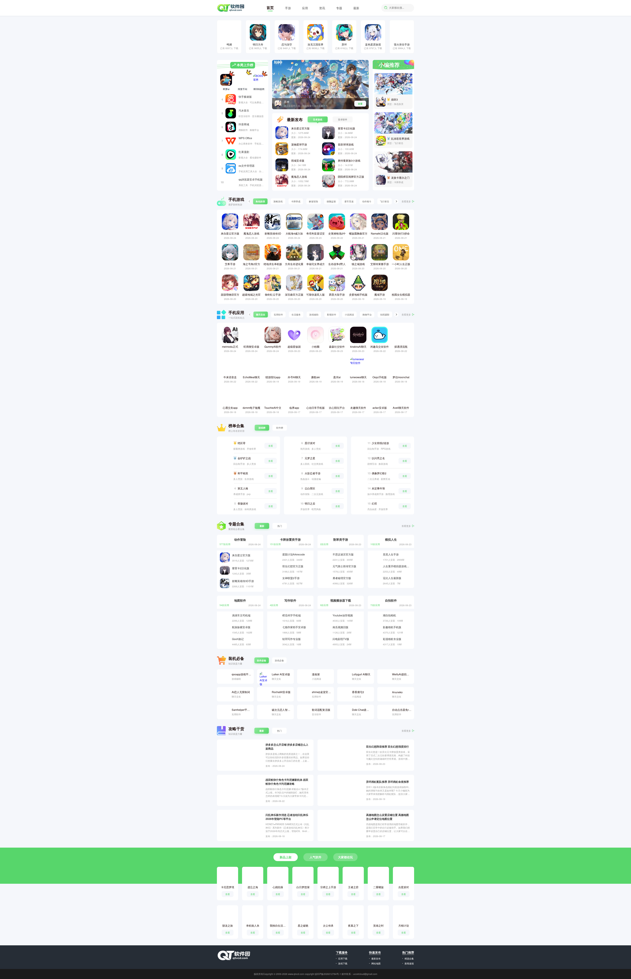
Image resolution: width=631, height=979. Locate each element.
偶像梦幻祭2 (379, 473)
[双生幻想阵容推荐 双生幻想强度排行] (342, 755)
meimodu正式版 (230, 347)
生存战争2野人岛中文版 (337, 264)
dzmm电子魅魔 (251, 408)
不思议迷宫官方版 (343, 554)
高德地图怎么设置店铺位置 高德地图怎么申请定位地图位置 (387, 817)
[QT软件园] (230, 8)
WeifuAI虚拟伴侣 (401, 674)
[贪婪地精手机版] (358, 283)
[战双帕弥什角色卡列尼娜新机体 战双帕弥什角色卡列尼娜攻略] (241, 790)
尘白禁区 (310, 488)
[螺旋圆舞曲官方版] (358, 222)
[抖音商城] (230, 127)
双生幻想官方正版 (292, 566)
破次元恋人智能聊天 (281, 710)
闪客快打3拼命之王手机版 (401, 234)
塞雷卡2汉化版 (346, 128)
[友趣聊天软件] (358, 396)
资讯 (322, 8)
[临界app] (294, 396)
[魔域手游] (379, 283)
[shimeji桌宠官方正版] (304, 694)
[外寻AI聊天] (294, 365)
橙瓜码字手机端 (291, 615)
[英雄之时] (378, 915)
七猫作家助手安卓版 (294, 627)
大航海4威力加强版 (294, 234)
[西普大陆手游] (337, 283)
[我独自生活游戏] (277, 915)
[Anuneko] (384, 694)
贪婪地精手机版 (358, 294)
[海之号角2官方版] (251, 252)
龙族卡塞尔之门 (400, 178)
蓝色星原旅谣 (373, 44)
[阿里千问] (242, 79)
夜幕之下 (353, 925)
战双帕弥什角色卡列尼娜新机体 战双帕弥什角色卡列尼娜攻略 (287, 782)
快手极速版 (245, 97)
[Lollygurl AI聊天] (344, 676)
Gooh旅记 (238, 639)
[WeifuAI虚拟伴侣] (384, 676)
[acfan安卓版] (379, 396)
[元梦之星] (292, 461)
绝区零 (241, 443)
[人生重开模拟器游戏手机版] (376, 569)
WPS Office (245, 138)
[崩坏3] (393, 83)
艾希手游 (230, 264)
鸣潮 (229, 44)
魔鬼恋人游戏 (299, 177)
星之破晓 (303, 925)
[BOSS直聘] (259, 80)
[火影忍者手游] (292, 476)
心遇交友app (230, 408)
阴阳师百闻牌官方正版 (351, 177)
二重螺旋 (378, 887)
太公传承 (328, 925)
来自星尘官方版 (300, 128)
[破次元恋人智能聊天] (264, 712)
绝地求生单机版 (273, 264)
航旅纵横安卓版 (241, 627)
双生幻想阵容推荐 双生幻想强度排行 (387, 746)
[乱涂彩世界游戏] (393, 123)
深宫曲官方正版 (294, 294)
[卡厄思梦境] (227, 876)
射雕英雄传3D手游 (273, 234)
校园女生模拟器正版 (401, 295)
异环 (344, 44)
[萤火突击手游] (402, 32)
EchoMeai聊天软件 (251, 377)
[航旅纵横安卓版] (225, 630)
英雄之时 (378, 925)
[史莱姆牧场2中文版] (337, 222)
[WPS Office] (230, 140)
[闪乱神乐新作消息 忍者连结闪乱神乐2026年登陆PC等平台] (241, 825)
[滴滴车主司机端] (225, 618)
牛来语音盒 (230, 377)
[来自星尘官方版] (281, 132)
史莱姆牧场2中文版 (337, 234)
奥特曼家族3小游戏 (349, 160)
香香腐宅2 (358, 692)
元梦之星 (310, 458)
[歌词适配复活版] (304, 712)
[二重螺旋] (378, 876)
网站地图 (376, 963)
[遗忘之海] (252, 876)
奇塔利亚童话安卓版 (315, 234)
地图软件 (240, 600)
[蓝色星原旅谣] (373, 32)
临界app (294, 408)
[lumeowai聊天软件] (358, 365)
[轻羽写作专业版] (275, 641)
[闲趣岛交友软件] (379, 335)
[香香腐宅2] (344, 694)
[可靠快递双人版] (315, 283)
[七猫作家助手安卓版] (275, 630)
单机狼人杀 (252, 925)
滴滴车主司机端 (241, 615)
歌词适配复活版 (321, 710)
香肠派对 (243, 503)
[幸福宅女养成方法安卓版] (315, 252)
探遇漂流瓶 (401, 347)
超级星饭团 (294, 347)
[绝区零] (225, 445)
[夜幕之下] (353, 915)
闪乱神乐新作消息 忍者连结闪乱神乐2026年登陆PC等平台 (287, 817)
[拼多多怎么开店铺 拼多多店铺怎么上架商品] (241, 755)
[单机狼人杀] (252, 915)
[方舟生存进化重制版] (294, 252)
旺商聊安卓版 (251, 347)
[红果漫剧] (230, 154)
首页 (270, 7)
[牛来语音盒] (230, 365)
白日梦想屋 (303, 887)
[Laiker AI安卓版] (264, 676)
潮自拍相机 (389, 615)
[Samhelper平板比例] (224, 712)
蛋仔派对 (310, 443)
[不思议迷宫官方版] (325, 557)
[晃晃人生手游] (376, 557)
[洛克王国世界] (315, 32)
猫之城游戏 (358, 264)
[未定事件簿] (359, 491)
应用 (305, 8)
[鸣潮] (229, 32)
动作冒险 (240, 539)
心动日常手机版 (315, 408)
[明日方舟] (258, 32)
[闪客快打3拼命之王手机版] (401, 222)
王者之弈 (353, 887)
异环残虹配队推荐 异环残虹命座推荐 (387, 782)
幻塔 (374, 503)
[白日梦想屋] (303, 876)
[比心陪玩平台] (337, 396)
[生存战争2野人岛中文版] (337, 252)
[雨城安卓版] (281, 164)
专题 (339, 8)
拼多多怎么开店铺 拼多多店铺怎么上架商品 (287, 746)
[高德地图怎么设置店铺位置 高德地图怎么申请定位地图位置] (342, 825)
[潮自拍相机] (376, 618)
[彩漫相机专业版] (376, 641)
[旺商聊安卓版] (251, 335)
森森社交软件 (337, 347)
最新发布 (376, 958)
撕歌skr (315, 377)
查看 (360, 103)
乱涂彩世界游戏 (400, 138)
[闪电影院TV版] (325, 641)
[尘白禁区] (292, 491)
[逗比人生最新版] (376, 581)
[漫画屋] (304, 676)
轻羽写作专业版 (291, 639)
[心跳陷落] (277, 876)
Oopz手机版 (380, 377)
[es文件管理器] (230, 168)
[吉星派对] (403, 876)
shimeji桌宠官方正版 (321, 692)
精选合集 (409, 958)
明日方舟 (258, 44)
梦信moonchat (401, 377)
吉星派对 (403, 887)
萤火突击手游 (402, 44)
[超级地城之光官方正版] (251, 283)
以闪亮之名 (378, 458)
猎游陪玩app (272, 377)
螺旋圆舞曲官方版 (358, 234)
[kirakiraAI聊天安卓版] (358, 335)
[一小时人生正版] (401, 252)
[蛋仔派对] (292, 445)
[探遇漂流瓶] (401, 335)
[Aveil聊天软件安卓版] (401, 396)
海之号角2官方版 (251, 264)
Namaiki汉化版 (379, 233)
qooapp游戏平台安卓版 (241, 674)
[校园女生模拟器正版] (401, 283)
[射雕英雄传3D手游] (273, 222)
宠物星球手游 (299, 144)
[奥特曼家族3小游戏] (328, 164)
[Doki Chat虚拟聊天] (344, 712)
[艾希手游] (230, 252)
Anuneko (397, 692)
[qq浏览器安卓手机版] (230, 182)
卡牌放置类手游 (290, 539)
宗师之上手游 (328, 887)
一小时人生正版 (401, 264)
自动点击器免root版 (401, 710)
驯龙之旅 (227, 925)
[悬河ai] (337, 365)
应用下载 (342, 958)
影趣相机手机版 (392, 627)
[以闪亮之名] (359, 461)
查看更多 (406, 201)
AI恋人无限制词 (241, 692)
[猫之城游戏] (358, 252)
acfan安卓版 (380, 408)
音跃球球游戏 (346, 144)
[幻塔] (359, 506)
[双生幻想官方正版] (275, 569)
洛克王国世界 (315, 44)
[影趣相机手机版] (376, 630)
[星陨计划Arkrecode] (275, 557)
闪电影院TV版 (341, 639)
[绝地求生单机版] (273, 252)
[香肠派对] (225, 506)
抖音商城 (244, 124)
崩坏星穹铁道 (292, 102)
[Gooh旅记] (225, 641)
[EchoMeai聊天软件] (251, 365)
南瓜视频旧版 (340, 627)
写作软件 (290, 600)
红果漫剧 (244, 152)
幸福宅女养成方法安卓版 (315, 264)
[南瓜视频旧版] (325, 630)
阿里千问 (242, 89)
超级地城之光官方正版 (251, 295)
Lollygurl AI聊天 (361, 674)
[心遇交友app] (230, 396)
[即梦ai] (226, 80)
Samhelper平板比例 (241, 710)
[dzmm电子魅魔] (251, 396)
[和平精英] (225, 476)
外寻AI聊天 (294, 377)
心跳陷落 (278, 887)
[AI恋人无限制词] (224, 694)
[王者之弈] (353, 876)
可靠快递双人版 (315, 294)
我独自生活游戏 (278, 925)
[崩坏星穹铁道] (278, 103)
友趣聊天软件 (358, 408)
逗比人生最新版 (392, 578)
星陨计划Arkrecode (293, 554)
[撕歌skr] (315, 365)
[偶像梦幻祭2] (359, 476)
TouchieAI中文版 (272, 408)
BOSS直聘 (259, 89)
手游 (288, 8)
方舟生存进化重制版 (294, 264)
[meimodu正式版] (230, 335)
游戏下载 (342, 963)
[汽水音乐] (230, 113)
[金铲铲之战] (225, 461)
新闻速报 (409, 963)
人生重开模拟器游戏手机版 (397, 566)
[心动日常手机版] (315, 396)
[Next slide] (396, 201)
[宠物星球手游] (281, 148)
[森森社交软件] (337, 335)
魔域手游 (379, 294)
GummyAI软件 (272, 347)
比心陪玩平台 (337, 408)
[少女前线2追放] (359, 445)
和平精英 (243, 473)
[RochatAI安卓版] (264, 694)
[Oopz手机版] (379, 365)
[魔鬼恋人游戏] (281, 181)
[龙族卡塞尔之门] (393, 162)
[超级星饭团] (294, 335)
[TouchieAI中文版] (273, 396)
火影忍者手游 (312, 473)
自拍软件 (391, 600)
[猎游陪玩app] (273, 365)
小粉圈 (315, 347)
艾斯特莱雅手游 (379, 264)
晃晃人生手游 (391, 554)
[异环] (344, 32)
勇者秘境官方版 (342, 578)
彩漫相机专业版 (392, 639)
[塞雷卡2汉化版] (328, 132)
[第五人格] (225, 491)
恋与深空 (286, 44)
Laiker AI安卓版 (281, 674)
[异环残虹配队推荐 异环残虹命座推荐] (342, 790)
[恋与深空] (287, 32)
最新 (356, 8)
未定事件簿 (378, 488)
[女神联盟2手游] (275, 581)
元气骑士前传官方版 (344, 566)
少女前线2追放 (380, 443)
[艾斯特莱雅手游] (379, 252)
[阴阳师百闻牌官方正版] (328, 181)
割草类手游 (340, 539)
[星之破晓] (303, 915)
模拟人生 (391, 539)
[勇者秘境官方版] (325, 581)
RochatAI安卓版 (281, 692)
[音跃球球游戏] (328, 148)
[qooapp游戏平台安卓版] (224, 676)
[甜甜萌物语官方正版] (230, 283)
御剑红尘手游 (273, 294)
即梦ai (226, 89)
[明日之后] (292, 506)
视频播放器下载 (340, 600)
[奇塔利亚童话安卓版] (315, 222)
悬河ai (337, 377)
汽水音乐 (244, 110)
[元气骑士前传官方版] (325, 569)
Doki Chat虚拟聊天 (361, 710)
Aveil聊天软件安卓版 (401, 408)
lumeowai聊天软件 (358, 377)
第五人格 (243, 488)
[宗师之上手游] (328, 876)
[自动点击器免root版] (384, 712)
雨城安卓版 (297, 160)
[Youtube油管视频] (325, 618)
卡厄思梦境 (227, 887)
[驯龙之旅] (227, 915)
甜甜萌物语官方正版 (230, 295)
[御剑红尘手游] (273, 283)
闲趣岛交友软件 (379, 347)
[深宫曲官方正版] (294, 283)
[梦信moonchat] (401, 365)
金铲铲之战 (244, 458)
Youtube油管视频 (343, 615)
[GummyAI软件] (273, 335)
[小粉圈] (315, 335)
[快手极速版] (230, 99)
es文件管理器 (247, 166)
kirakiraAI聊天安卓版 (358, 347)
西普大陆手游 (337, 294)
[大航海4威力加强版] (294, 222)
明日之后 (310, 503)
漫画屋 (316, 674)
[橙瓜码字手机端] (275, 618)
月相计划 (403, 925)
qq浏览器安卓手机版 (251, 179)
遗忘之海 (252, 887)
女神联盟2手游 (291, 578)
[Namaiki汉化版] (379, 222)
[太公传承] (328, 915)
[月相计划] (403, 915)
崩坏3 (394, 99)
